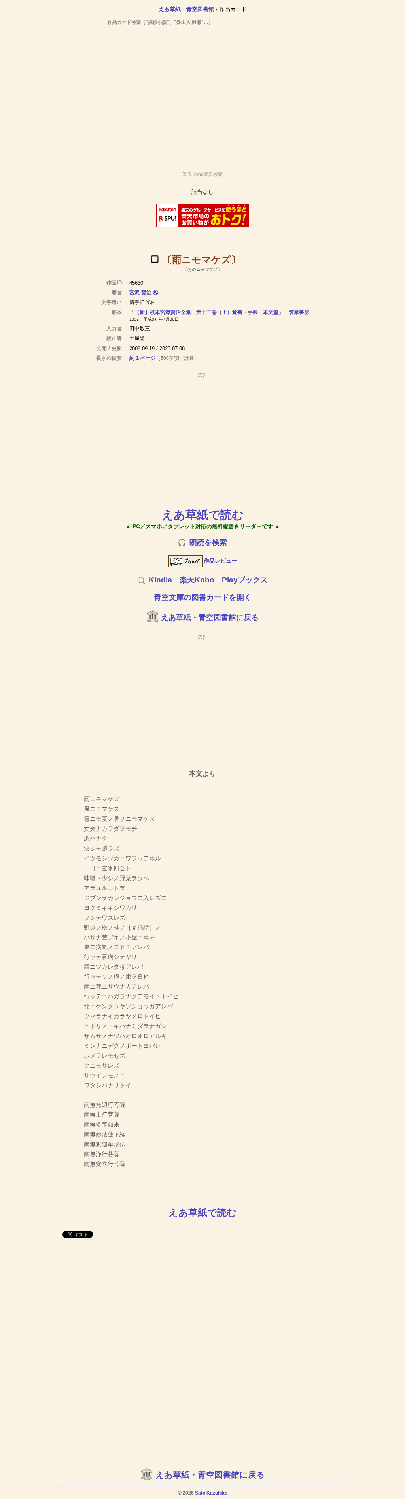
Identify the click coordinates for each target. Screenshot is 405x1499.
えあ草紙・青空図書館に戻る (210, 617)
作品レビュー (220, 561)
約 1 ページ (142, 358)
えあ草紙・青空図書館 (186, 9)
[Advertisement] (202, 103)
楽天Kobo (197, 580)
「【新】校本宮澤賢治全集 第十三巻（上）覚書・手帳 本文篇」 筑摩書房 (219, 312)
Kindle (160, 580)
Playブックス (245, 580)
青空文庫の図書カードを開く (203, 597)
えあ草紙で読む (203, 514)
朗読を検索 (208, 542)
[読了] (155, 259)
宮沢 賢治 (140, 292)
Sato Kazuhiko (211, 1493)
